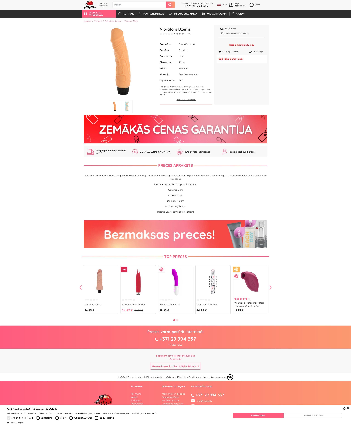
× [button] (348, 408)
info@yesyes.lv (204, 401)
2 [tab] (127, 106)
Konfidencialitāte (170, 400)
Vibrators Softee (93, 304)
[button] (99, 14)
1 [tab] (114, 106)
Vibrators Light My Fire (133, 304)
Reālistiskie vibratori (113, 21)
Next (270, 287)
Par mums (136, 393)
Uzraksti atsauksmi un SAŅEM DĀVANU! (175, 366)
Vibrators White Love (207, 304)
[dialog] (175, 415)
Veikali (134, 397)
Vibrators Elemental (169, 304)
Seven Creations (187, 44)
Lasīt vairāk (151, 413)
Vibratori (98, 21)
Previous (80, 287)
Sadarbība (136, 400)
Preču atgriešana (170, 397)
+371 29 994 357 (197, 6)
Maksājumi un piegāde (173, 393)
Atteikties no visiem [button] (313, 415)
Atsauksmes (137, 403)
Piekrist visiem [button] (258, 415)
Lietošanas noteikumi (172, 403)
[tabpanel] (121, 62)
